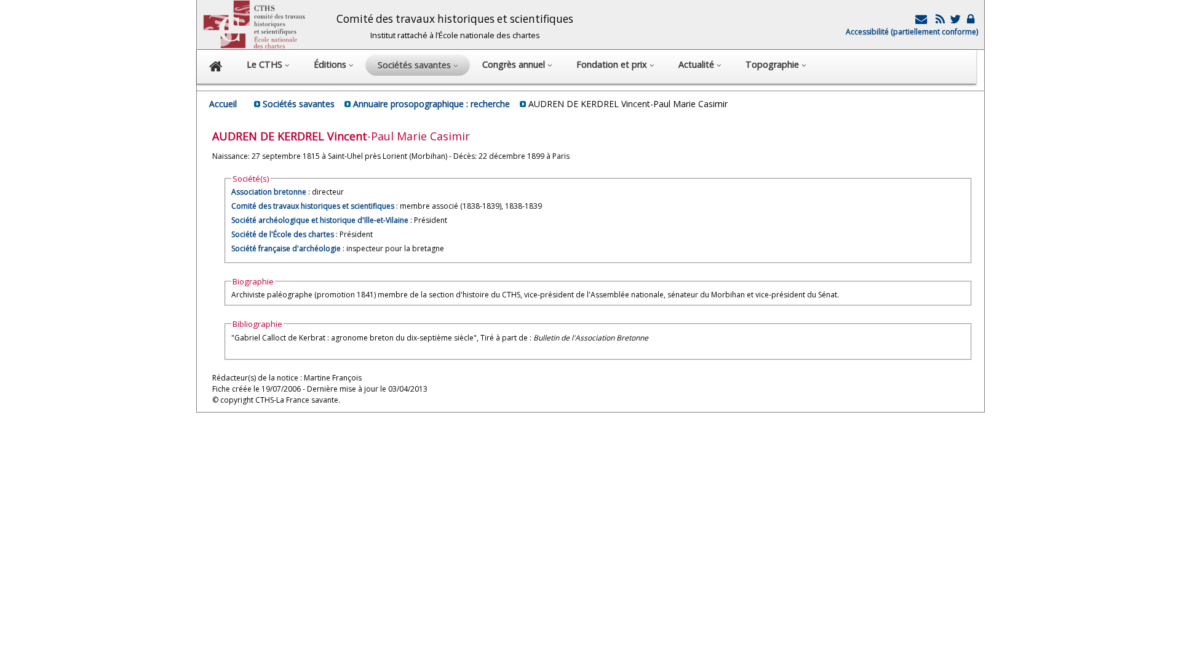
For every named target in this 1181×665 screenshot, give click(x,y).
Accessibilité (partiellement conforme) (912, 31)
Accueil (223, 104)
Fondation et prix (613, 64)
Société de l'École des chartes (282, 234)
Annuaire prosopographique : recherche (431, 104)
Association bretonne (268, 192)
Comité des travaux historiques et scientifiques (312, 206)
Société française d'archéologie (286, 248)
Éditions (331, 64)
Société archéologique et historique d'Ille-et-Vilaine (319, 220)
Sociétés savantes (299, 104)
